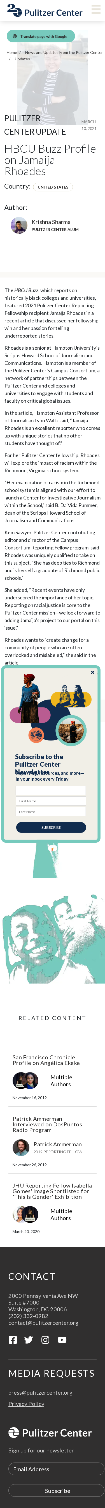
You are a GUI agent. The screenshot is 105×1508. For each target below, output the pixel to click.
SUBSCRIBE (51, 827)
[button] (51, 764)
